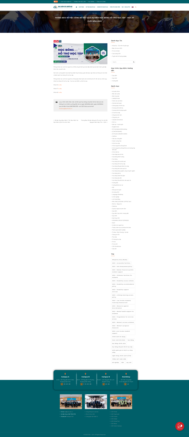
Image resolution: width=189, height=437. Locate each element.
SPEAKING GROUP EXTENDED (120, 220)
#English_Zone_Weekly (119, 259)
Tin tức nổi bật (116, 51)
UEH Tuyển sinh (115, 414)
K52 (113, 187)
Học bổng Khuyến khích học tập (120, 166)
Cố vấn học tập (116, 112)
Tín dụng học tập (116, 239)
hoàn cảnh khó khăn (118, 340)
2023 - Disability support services (120, 290)
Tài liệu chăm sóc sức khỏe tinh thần (121, 227)
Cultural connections (117, 119)
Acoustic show (116, 91)
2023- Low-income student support (121, 332)
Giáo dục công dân (117, 138)
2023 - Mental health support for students (123, 312)
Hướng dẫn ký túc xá (117, 185)
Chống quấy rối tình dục (118, 105)
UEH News (114, 423)
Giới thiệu (81, 7)
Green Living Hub (116, 141)
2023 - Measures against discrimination (120, 307)
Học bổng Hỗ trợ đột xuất (119, 161)
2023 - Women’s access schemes (123, 322)
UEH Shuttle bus (116, 246)
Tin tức (94, 13)
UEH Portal (114, 411)
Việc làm (114, 248)
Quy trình (114, 78)
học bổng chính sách (119, 343)
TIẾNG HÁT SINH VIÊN (119, 359)
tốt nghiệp (115, 362)
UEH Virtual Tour (115, 421)
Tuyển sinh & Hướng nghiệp (119, 56)
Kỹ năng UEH (115, 192)
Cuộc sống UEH (116, 53)
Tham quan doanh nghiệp (118, 230)
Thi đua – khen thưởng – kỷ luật (120, 232)
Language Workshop (117, 194)
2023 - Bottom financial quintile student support (122, 271)
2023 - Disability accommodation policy (123, 285)
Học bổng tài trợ (116, 173)
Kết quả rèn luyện (116, 189)
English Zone (115, 126)
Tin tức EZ (114, 244)
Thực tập (114, 237)
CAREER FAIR (116, 98)
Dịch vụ (114, 122)
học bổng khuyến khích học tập (122, 346)
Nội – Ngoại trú (126, 7)
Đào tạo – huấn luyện (117, 124)
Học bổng (114, 159)
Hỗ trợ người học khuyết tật (119, 145)
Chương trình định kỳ (117, 108)
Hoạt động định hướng (118, 156)
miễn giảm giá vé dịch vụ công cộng (122, 351)
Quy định (114, 75)
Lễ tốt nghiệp (115, 197)
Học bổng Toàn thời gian (118, 175)
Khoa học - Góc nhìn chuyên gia (120, 45)
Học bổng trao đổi (117, 178)
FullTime (114, 136)
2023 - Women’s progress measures (120, 326)
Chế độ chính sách (117, 103)
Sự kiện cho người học (118, 225)
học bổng (131, 340)
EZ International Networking (119, 129)
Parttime (114, 206)
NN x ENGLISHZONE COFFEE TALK (121, 201)
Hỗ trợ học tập (116, 143)
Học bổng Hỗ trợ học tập (118, 163)
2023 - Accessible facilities (121, 263)
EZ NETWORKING (117, 131)
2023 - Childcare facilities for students (122, 276)
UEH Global (114, 419)
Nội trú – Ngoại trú (117, 204)
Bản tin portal (115, 96)
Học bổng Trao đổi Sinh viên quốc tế (121, 180)
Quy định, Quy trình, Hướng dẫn (120, 213)
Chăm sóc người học (102, 7)
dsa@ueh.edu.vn (68, 411)
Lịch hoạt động (116, 199)
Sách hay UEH (116, 218)
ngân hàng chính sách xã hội (121, 355)
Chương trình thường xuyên (119, 110)
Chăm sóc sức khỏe (117, 101)
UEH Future (114, 416)
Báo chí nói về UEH (117, 48)
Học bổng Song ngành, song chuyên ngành (123, 171)
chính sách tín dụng (118, 336)
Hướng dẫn (115, 80)
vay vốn (128, 362)
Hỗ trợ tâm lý (115, 152)
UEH (122, 362)
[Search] (133, 62)
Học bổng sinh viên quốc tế (119, 168)
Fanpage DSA (69, 416)
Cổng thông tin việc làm (92, 411)
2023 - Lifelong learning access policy (122, 296)
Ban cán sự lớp (116, 93)
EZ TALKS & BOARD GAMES (119, 134)
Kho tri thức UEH (90, 414)
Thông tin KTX (115, 234)
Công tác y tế (115, 117)
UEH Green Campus (116, 426)
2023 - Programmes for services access (123, 318)
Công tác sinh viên (115, 7)
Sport (113, 222)
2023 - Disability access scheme (123, 280)
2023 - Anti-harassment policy (122, 266)
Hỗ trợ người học (90, 7)
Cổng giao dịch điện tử (92, 416)
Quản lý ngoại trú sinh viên (119, 208)
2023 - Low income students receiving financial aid (121, 301)
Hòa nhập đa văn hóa (117, 154)
